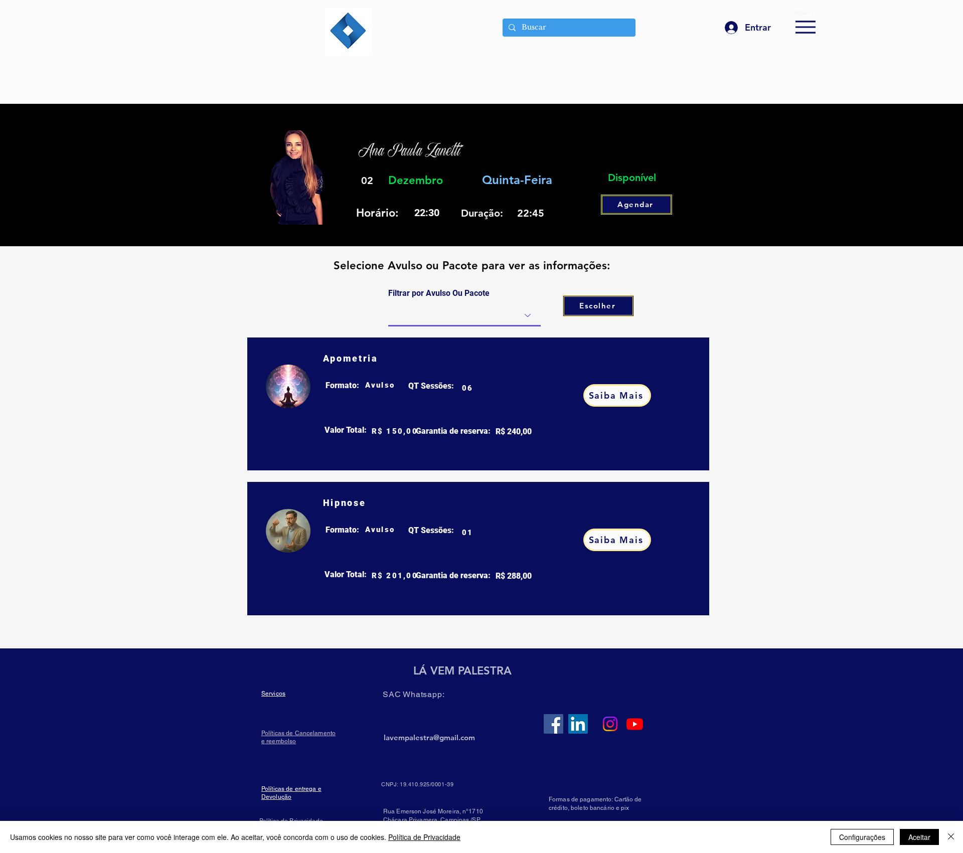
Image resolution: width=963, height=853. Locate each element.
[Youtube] (635, 724)
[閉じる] (951, 837)
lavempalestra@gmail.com (429, 737)
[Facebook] (553, 724)
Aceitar (919, 837)
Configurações (862, 837)
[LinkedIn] (578, 724)
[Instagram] (610, 724)
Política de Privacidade (424, 837)
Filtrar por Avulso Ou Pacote (439, 293)
